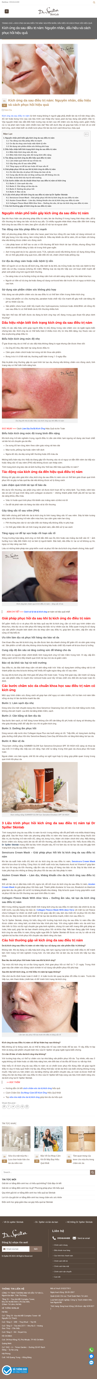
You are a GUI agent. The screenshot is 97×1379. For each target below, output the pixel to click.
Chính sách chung (60, 1245)
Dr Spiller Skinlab (10, 844)
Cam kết (57, 1277)
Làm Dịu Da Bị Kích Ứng (33, 428)
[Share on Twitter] (13, 1107)
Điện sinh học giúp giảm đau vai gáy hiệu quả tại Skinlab (27, 1202)
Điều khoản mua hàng (62, 1250)
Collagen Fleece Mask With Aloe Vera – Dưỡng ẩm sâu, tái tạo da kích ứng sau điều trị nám (49, 203)
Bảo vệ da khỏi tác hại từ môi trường (25, 178)
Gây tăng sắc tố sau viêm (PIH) (23, 163)
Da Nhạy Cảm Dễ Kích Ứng (34, 1093)
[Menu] (7, 11)
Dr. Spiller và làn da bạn (46, 1222)
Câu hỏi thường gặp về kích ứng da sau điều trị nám (28, 206)
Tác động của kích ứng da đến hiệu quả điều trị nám (28, 158)
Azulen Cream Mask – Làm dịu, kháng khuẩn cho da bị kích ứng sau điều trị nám (44, 200)
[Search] (94, 2)
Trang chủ (7, 23)
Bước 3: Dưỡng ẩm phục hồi (22, 189)
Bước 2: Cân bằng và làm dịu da (23, 186)
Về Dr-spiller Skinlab (13, 1222)
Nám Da (8, 110)
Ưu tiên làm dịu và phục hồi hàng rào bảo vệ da (30, 172)
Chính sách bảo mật (61, 1266)
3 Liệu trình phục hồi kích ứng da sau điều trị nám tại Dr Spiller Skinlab (36, 195)
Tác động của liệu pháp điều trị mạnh (26, 141)
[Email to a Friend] (18, 1107)
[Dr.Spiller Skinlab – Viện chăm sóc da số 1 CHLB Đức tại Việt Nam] (48, 11)
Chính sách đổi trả (61, 1261)
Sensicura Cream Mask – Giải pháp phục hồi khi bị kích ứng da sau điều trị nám (44, 198)
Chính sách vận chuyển (62, 1272)
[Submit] (92, 1172)
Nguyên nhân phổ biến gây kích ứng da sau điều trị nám (29, 138)
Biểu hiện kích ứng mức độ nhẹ (23, 152)
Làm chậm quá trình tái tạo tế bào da (25, 161)
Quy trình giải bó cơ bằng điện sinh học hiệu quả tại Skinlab (28, 1193)
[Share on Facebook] (9, 1107)
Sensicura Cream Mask (83, 861)
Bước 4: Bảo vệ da (18, 192)
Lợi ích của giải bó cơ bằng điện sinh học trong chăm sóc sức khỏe (32, 1197)
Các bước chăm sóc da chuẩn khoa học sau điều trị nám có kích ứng (35, 181)
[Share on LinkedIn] (27, 1107)
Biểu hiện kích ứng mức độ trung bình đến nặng (30, 155)
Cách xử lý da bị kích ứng (35, 611)
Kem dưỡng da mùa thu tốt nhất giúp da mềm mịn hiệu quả (83, 1159)
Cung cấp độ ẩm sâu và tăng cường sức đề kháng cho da (34, 175)
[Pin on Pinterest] (22, 1107)
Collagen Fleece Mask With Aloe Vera (55, 910)
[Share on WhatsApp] (4, 1107)
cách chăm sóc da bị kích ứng (37, 1088)
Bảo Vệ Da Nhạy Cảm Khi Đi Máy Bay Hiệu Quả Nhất (18, 1159)
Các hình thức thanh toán (63, 1256)
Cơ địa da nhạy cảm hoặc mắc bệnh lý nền (28, 143)
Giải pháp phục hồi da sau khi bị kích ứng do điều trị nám (30, 169)
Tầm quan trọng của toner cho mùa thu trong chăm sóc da (51, 1159)
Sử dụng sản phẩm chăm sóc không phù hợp (29, 146)
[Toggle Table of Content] (85, 134)
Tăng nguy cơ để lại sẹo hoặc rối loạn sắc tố (29, 166)
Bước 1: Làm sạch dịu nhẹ (21, 183)
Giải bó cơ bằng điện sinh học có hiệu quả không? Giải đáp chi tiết (31, 1183)
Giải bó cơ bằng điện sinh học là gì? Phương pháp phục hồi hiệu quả (33, 1188)
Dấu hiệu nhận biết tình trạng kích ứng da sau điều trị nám (30, 149)
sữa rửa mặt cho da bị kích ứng (24, 1097)
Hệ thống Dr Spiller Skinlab (79, 1222)
